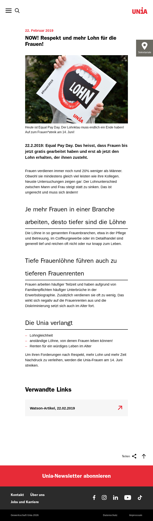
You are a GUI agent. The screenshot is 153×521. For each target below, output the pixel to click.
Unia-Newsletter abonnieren (76, 476)
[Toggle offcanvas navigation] (9, 10)
